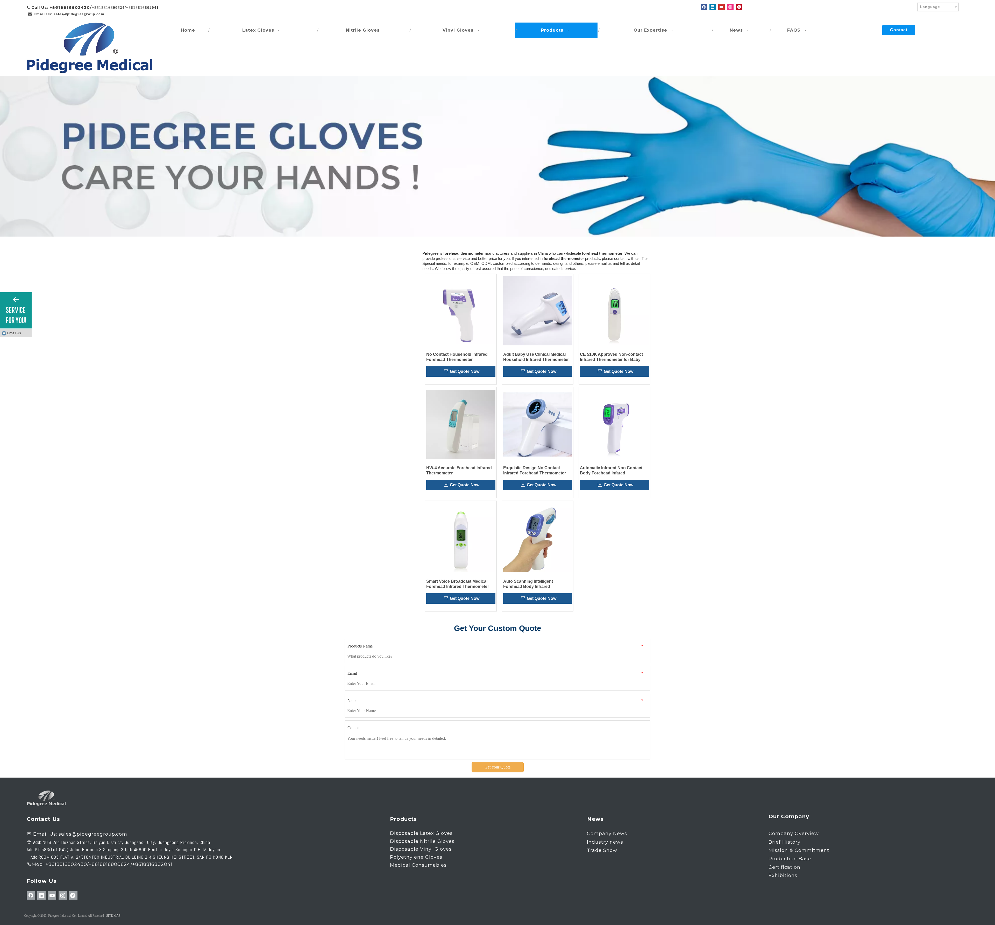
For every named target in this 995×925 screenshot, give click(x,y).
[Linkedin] (712, 7)
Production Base (790, 859)
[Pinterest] (739, 7)
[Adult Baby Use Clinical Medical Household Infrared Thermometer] (537, 311)
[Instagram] (730, 7)
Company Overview (794, 833)
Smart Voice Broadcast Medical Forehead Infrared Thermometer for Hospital (457, 584)
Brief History (784, 842)
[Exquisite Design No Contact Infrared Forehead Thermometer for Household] (537, 424)
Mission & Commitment (799, 850)
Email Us (14, 333)
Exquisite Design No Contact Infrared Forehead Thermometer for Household (534, 471)
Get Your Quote (497, 767)
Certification (784, 867)
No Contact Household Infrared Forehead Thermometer (457, 357)
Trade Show (602, 850)
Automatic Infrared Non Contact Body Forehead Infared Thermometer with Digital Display (612, 471)
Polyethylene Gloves (416, 857)
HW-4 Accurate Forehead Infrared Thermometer (459, 470)
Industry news (605, 842)
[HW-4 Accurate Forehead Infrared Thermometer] (460, 424)
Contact (898, 30)
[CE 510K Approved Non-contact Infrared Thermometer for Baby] (614, 311)
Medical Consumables (418, 865)
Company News (607, 833)
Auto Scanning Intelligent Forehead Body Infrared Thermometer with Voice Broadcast (537, 584)
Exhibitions (783, 875)
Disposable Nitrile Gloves (422, 841)
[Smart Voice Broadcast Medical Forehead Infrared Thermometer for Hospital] (460, 538)
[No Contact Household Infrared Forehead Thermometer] (460, 311)
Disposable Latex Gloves (421, 833)
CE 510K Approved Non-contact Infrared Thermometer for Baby (611, 357)
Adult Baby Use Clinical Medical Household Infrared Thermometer (536, 357)
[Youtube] (721, 7)
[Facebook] (704, 7)
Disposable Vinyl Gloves (421, 849)
